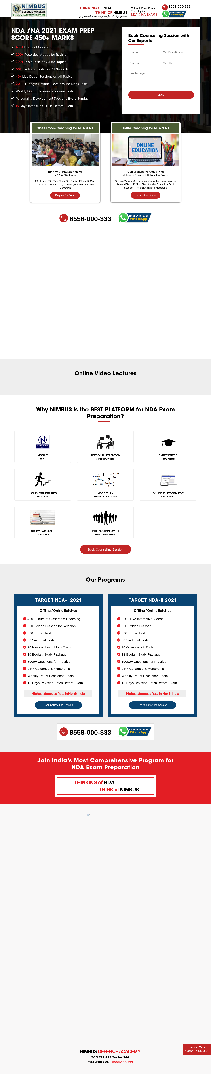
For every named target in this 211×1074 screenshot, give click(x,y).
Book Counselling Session (105, 549)
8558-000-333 (180, 6)
